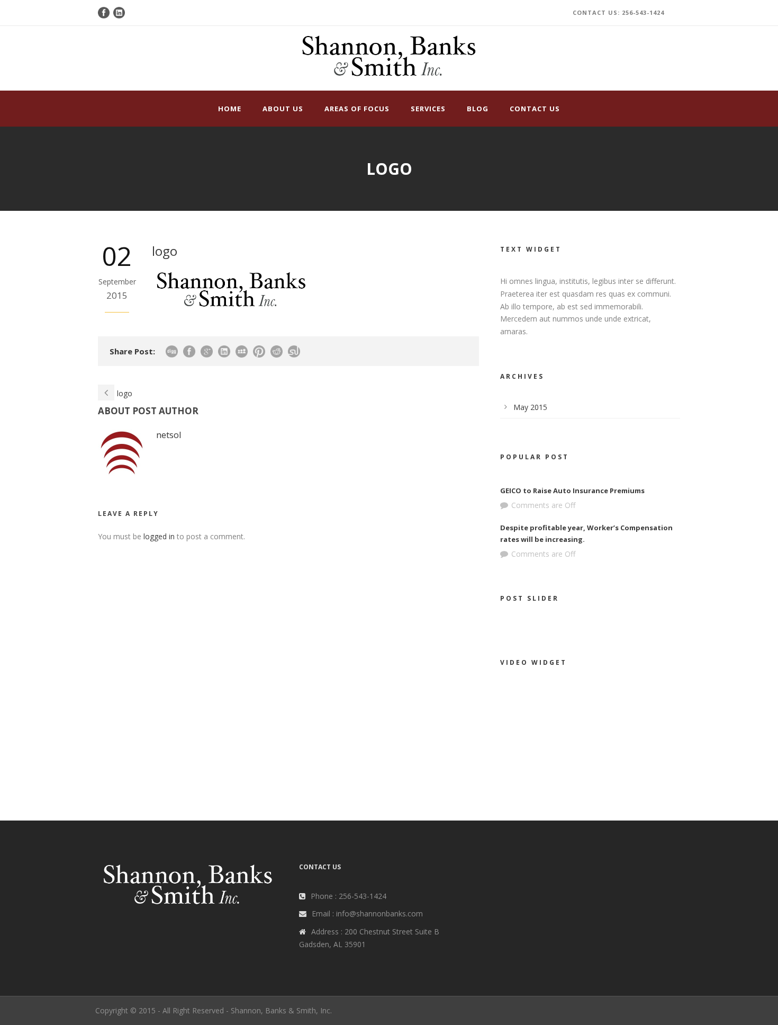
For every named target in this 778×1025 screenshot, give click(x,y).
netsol (169, 435)
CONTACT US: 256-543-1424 (618, 12)
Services (428, 108)
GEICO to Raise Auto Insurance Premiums (572, 490)
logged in (159, 536)
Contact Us (535, 108)
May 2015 (530, 407)
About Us (283, 108)
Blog (477, 108)
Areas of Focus (357, 108)
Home (229, 108)
